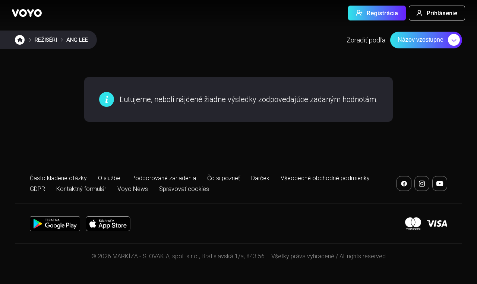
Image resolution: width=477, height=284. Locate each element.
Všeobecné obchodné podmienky (325, 178)
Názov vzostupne (420, 39)
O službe (109, 178)
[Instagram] (421, 183)
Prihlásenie (442, 13)
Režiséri (46, 39)
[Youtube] (439, 183)
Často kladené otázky (58, 178)
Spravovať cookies (184, 188)
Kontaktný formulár (81, 188)
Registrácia (382, 13)
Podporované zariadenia (164, 178)
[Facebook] (404, 183)
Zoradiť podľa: (366, 40)
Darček (260, 178)
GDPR (37, 188)
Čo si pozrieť (223, 178)
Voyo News (132, 188)
